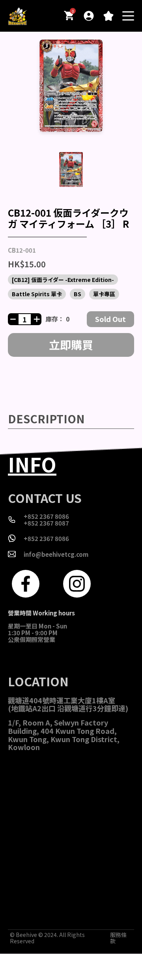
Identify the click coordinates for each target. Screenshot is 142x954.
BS (77, 294)
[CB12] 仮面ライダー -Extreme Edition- (63, 280)
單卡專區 (104, 294)
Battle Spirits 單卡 (37, 294)
